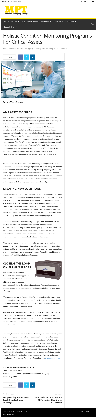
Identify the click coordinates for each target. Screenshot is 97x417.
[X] (88, 1)
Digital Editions (33, 21)
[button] (92, 24)
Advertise (57, 21)
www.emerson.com (52, 358)
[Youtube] (92, 1)
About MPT (69, 21)
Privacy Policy (84, 411)
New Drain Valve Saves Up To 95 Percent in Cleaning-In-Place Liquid (48, 400)
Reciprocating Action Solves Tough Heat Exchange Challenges (16, 400)
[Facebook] (81, 1)
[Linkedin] (85, 1)
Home (6, 21)
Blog (23, 21)
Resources (45, 21)
